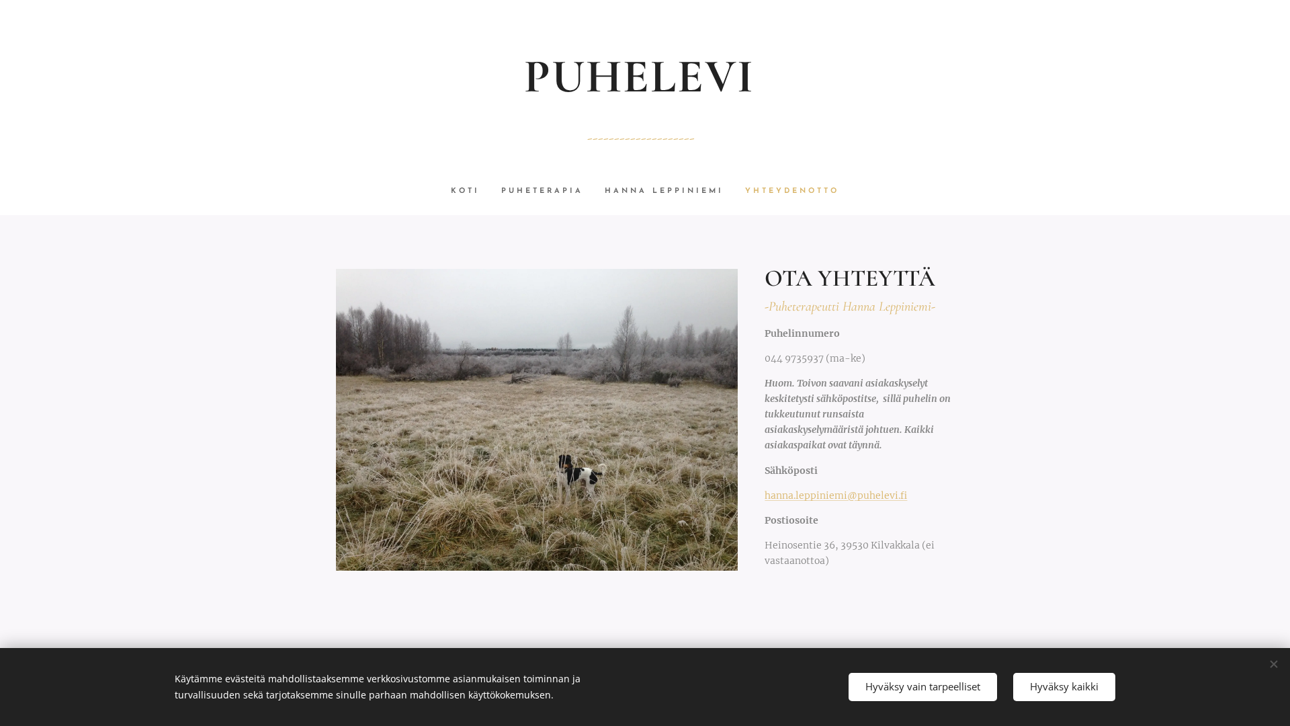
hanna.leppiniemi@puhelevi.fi (836, 495)
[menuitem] (470, 191)
